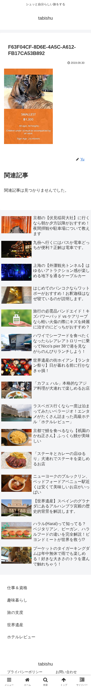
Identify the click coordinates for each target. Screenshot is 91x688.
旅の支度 (15, 612)
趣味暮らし (17, 600)
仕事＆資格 (17, 588)
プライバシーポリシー (24, 672)
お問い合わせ (66, 672)
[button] (81, 625)
